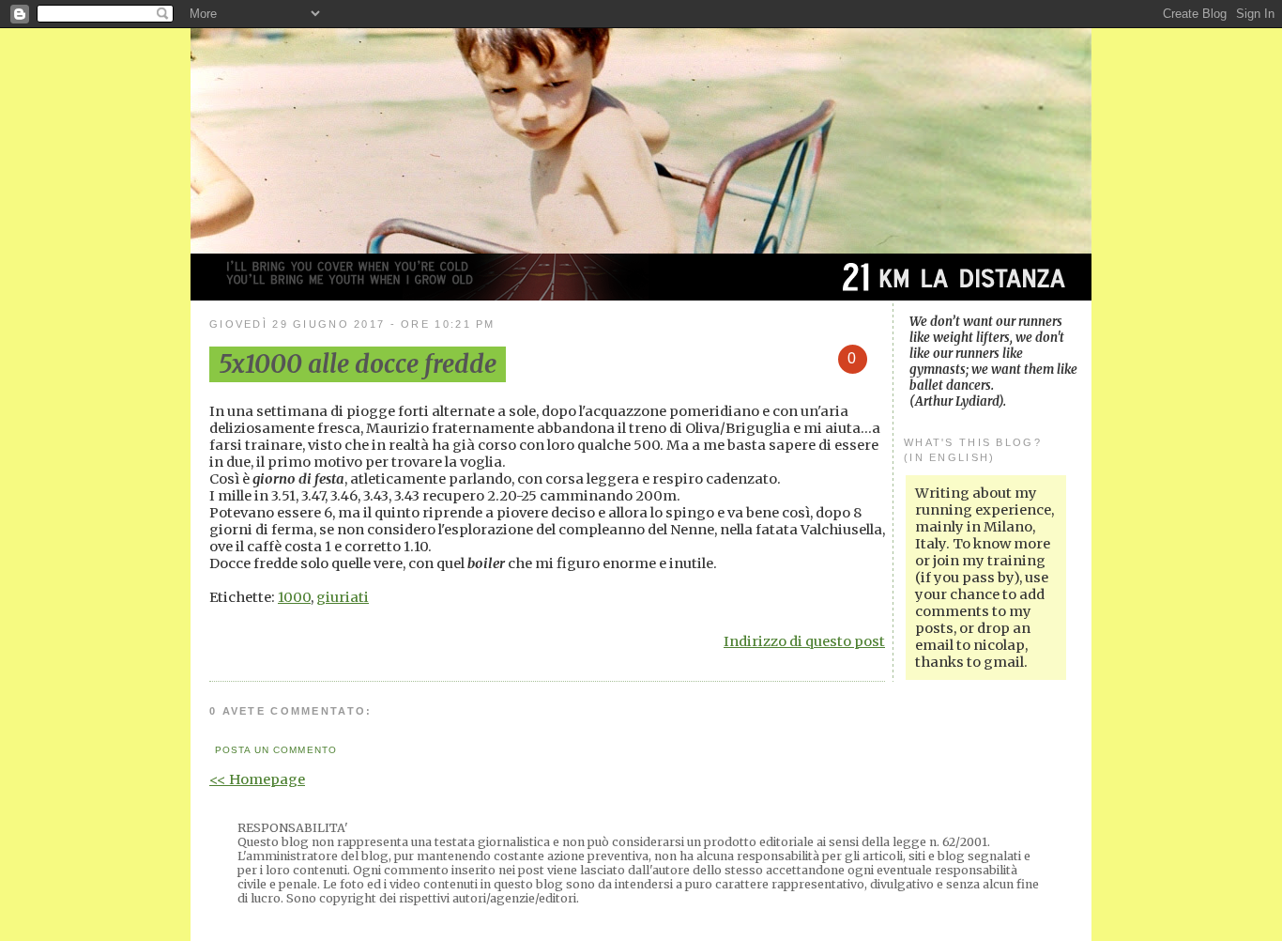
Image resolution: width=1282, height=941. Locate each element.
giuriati (342, 597)
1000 (294, 597)
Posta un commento (275, 750)
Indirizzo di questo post (804, 641)
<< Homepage (257, 779)
